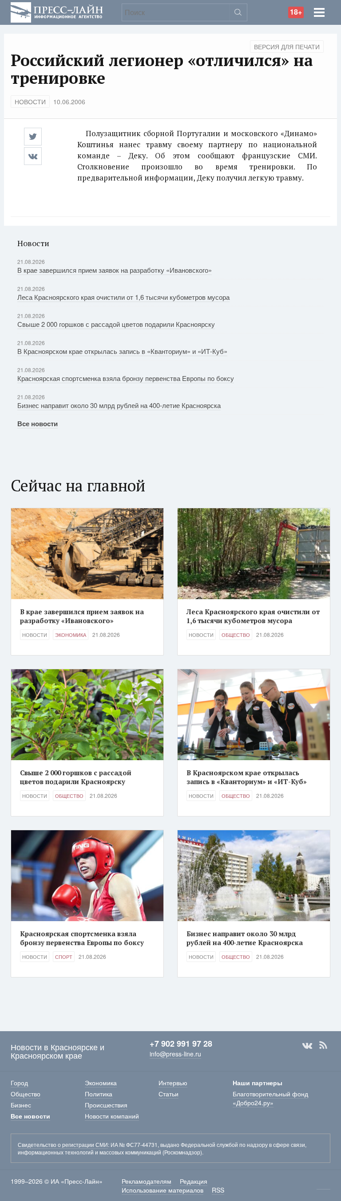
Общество (236, 634)
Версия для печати (287, 46)
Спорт (63, 956)
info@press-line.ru (175, 1053)
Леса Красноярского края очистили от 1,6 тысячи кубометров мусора (123, 297)
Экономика (70, 634)
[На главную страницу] (57, 11)
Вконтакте (307, 1045)
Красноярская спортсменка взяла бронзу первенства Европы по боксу (125, 378)
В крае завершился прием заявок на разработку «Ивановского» (114, 270)
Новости (30, 101)
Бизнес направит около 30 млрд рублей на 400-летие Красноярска (119, 405)
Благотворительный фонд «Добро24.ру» (270, 1098)
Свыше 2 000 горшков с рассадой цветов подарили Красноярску (116, 324)
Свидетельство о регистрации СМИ (63, 1144)
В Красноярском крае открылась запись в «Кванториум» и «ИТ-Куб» (122, 351)
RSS (323, 1045)
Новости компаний (112, 1115)
